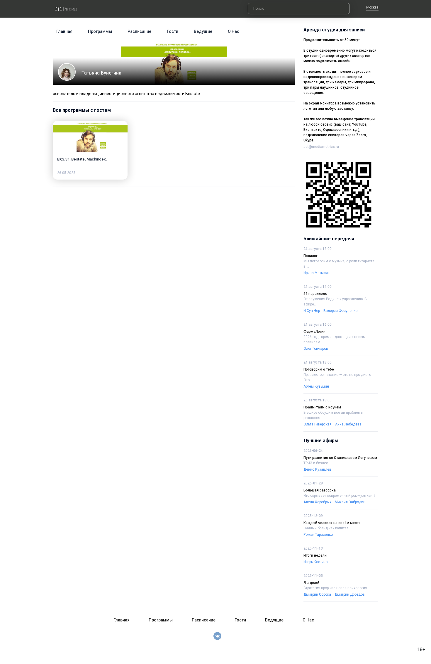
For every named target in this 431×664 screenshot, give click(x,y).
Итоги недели (315, 555)
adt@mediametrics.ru (321, 147)
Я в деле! (311, 583)
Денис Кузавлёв (317, 469)
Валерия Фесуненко (340, 311)
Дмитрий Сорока (317, 594)
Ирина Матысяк (316, 273)
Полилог (310, 256)
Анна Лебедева (348, 424)
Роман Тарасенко (318, 535)
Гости (172, 31)
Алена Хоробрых (317, 502)
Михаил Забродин (350, 502)
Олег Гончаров (315, 349)
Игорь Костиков (316, 562)
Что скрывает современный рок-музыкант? (339, 496)
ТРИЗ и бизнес (315, 463)
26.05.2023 (66, 173)
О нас (233, 31)
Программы (100, 31)
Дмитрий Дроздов (350, 594)
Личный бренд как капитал (326, 528)
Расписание (139, 31)
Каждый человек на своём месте (332, 523)
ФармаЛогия (314, 332)
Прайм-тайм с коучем (322, 407)
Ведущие (203, 31)
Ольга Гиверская (317, 424)
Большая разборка (319, 490)
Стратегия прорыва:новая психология (335, 588)
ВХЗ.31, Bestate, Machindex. (82, 159)
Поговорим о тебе (318, 369)
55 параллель (315, 294)
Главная (64, 31)
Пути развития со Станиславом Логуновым (340, 458)
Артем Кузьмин (316, 386)
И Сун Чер (311, 311)
